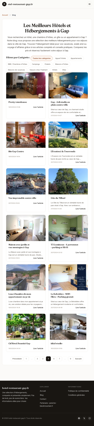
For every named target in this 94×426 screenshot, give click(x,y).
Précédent (17, 359)
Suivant (78, 359)
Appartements (76, 58)
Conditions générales (76, 395)
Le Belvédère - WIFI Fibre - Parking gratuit (62, 295)
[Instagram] (89, 418)
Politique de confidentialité (78, 391)
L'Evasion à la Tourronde (63, 151)
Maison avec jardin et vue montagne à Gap (18, 246)
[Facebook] (79, 418)
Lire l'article (38, 107)
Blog (41, 395)
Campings (36, 64)
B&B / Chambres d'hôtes (17, 64)
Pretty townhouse (17, 102)
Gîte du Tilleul (58, 198)
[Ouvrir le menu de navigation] (89, 4)
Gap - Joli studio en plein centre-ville (60, 103)
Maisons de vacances (16, 70)
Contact (43, 399)
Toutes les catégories (42, 58)
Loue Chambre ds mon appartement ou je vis (19, 295)
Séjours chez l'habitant (38, 70)
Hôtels (54, 70)
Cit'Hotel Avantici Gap (19, 343)
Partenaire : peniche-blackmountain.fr (48, 404)
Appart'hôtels (60, 58)
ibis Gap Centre (16, 151)
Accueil (5, 15)
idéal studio (56, 343)
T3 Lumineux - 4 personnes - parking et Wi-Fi (64, 246)
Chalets (47, 64)
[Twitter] (84, 418)
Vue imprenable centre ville (22, 198)
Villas (64, 70)
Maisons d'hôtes (61, 64)
